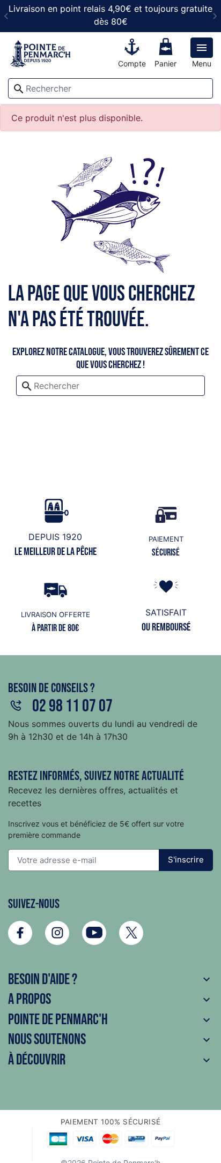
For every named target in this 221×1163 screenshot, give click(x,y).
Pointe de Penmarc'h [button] (110, 1020)
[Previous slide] (6, 16)
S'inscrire (186, 859)
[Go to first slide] (214, 16)
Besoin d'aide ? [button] (110, 979)
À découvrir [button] (110, 1060)
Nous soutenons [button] (110, 1039)
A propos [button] (110, 999)
